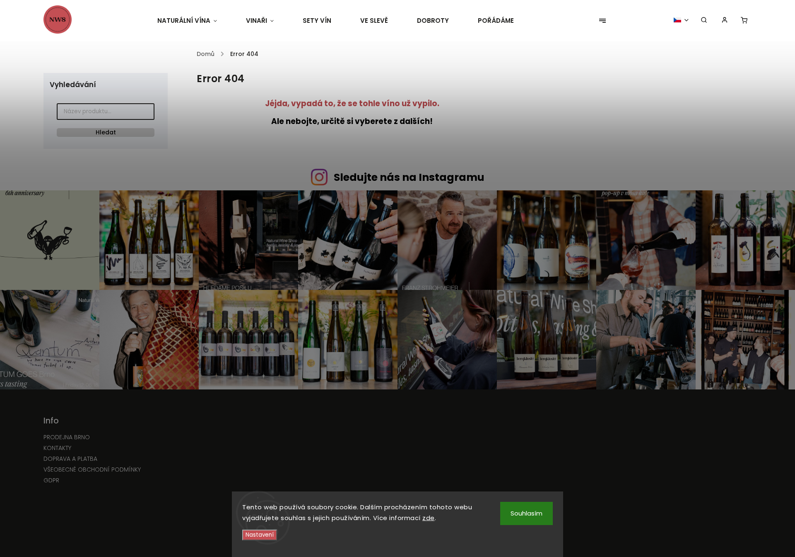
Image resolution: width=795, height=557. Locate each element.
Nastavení (260, 535)
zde (428, 517)
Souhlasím (526, 513)
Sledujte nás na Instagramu (409, 177)
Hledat (106, 132)
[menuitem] (194, 20)
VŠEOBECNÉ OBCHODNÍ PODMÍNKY (92, 469)
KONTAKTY (57, 448)
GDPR (51, 480)
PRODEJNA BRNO (66, 437)
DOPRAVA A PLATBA (70, 459)
